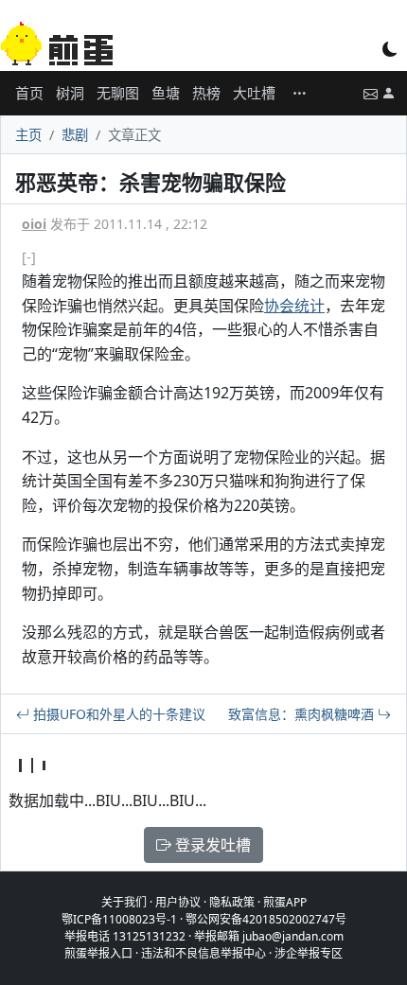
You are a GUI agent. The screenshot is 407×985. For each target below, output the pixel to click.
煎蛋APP (285, 902)
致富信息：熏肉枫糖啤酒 (303, 714)
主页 (28, 135)
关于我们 (124, 902)
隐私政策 (232, 902)
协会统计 (294, 305)
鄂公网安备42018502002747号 (266, 919)
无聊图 (118, 92)
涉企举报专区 (308, 953)
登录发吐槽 (211, 845)
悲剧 (75, 135)
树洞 (70, 92)
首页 (29, 92)
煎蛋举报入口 (98, 953)
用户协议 (178, 902)
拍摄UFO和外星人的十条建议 (117, 714)
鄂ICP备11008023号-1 (119, 919)
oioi (34, 224)
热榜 (206, 92)
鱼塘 (165, 92)
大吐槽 (254, 92)
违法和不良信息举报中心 (203, 953)
